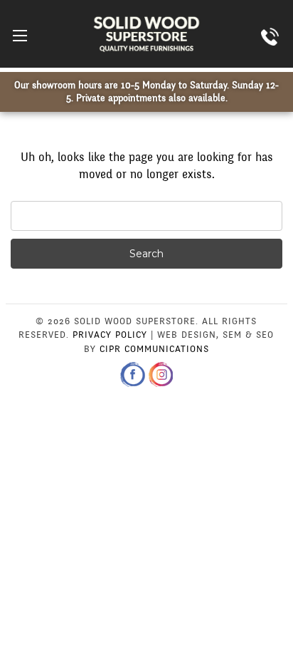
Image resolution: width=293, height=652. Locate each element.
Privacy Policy (110, 335)
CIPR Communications (154, 349)
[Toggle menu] (19, 35)
